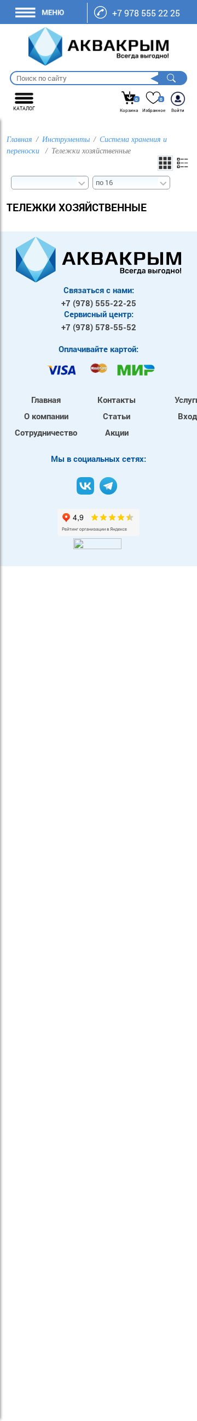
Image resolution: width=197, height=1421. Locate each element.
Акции (117, 432)
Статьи (116, 416)
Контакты (116, 399)
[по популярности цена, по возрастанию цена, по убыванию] (49, 181)
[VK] (85, 486)
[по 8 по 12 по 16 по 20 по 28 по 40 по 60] (130, 181)
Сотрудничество (46, 432)
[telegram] (108, 486)
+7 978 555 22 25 (146, 13)
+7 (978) (98, 303)
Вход (187, 416)
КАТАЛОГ (24, 108)
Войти (177, 110)
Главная (46, 399)
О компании (46, 416)
